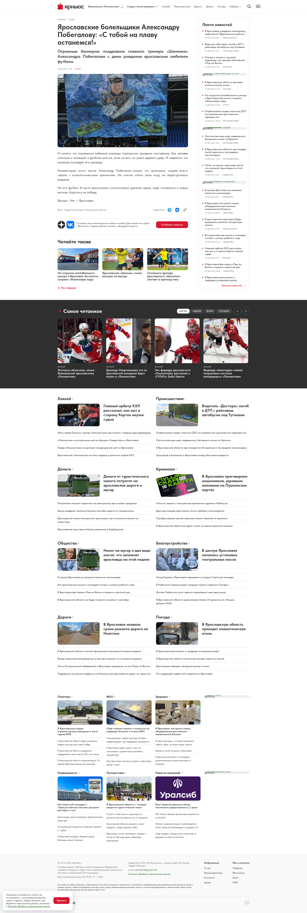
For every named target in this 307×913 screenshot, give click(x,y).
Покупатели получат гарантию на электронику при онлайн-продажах (97, 503)
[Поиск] (249, 6)
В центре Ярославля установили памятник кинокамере (223, 192)
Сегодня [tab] (224, 311)
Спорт (72, 19)
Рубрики (234, 6)
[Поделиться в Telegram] (169, 210)
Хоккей (166, 6)
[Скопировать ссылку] (185, 210)
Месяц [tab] (183, 311)
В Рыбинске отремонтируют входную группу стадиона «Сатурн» (192, 584)
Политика (64, 696)
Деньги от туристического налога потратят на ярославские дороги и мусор (126, 483)
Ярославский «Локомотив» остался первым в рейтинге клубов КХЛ (96, 455)
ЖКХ (109, 696)
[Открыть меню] (258, 6)
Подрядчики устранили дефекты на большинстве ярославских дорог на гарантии (104, 673)
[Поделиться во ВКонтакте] (177, 210)
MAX (235, 882)
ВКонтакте (238, 872)
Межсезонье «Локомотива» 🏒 (105, 6)
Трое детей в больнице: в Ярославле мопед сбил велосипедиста (192, 455)
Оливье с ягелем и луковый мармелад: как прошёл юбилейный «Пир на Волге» (225, 60)
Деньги (210, 6)
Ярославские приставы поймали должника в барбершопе (90, 529)
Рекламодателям (213, 872)
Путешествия (115, 773)
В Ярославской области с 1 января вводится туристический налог (126, 806)
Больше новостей (232, 285)
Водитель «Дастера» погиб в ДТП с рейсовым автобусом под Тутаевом (225, 46)
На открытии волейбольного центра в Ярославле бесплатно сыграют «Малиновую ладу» (225, 98)
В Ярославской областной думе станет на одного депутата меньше (194, 525)
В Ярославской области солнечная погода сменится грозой (190, 658)
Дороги (198, 6)
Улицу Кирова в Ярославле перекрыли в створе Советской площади (195, 577)
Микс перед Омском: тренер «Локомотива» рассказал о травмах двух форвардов (104, 432)
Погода (221, 6)
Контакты (209, 877)
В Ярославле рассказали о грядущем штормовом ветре (221, 279)
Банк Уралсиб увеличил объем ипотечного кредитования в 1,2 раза (176, 806)
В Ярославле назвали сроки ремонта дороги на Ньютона (125, 629)
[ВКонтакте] (70, 225)
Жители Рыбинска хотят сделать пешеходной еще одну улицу (191, 592)
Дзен (235, 877)
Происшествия (182, 6)
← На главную (67, 288)
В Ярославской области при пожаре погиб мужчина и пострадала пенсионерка (225, 152)
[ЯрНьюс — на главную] (71, 6)
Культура (227, 67)
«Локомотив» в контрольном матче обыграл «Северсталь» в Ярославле (98, 440)
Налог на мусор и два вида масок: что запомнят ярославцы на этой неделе (224, 168)
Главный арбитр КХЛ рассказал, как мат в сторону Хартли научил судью (224, 251)
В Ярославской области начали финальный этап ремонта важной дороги (99, 651)
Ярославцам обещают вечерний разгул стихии (182, 666)
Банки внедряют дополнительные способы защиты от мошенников (96, 510)
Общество (228, 175)
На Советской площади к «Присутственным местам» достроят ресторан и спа (78, 807)
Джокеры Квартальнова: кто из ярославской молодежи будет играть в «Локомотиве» (126, 373)
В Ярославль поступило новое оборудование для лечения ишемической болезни (222, 206)
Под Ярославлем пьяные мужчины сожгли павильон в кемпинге (191, 518)
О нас (207, 868)
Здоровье (228, 213)
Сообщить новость (172, 224)
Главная (61, 19)
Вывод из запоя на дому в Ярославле (173, 750)
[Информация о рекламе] (244, 75)
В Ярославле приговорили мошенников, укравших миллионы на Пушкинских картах (224, 483)
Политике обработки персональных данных (29, 906)
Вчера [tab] (210, 311)
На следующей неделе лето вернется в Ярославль (184, 673)
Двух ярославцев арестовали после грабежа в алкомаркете (190, 510)
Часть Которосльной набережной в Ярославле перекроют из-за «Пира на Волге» (104, 666)
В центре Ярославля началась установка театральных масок (219, 555)
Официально (230, 38)
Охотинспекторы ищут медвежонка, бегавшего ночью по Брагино (225, 138)
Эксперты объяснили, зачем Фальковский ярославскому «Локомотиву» (76, 373)
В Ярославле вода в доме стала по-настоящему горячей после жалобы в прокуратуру (124, 751)
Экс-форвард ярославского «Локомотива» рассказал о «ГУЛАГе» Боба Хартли (173, 373)
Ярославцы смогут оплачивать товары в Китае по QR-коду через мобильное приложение (126, 837)
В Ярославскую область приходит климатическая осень (224, 84)
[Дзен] (61, 225)
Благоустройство (172, 543)
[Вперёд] (245, 311)
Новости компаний (167, 773)
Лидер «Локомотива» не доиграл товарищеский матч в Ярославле (95, 447)
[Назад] (237, 311)
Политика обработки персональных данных (149, 874)
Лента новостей (217, 24)
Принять (61, 900)
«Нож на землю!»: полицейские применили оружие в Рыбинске (191, 503)
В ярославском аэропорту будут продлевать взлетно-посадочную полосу (223, 222)
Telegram (238, 868)
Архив (207, 882)
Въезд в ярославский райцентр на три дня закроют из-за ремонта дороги (100, 658)
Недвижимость (67, 773)
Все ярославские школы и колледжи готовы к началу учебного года (225, 237)
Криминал (165, 468)
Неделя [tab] (197, 311)
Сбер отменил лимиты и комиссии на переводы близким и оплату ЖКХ (127, 730)
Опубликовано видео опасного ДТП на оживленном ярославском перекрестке (225, 114)
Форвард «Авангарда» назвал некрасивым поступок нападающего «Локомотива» (223, 373)
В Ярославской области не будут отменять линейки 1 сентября (93, 599)
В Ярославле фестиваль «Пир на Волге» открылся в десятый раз (223, 266)
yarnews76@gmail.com (146, 870)
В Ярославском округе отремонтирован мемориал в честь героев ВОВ (78, 731)
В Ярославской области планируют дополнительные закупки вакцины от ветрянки (173, 760)
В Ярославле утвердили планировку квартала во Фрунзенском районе (225, 32)
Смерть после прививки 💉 (142, 6)
